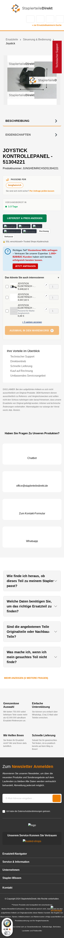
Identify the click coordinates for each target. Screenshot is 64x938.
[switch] (7, 933)
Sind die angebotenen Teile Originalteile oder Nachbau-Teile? (28, 631)
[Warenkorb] (60, 19)
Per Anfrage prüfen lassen (42, 191)
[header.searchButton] (30, 19)
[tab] (32, 121)
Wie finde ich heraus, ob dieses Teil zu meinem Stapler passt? (30, 581)
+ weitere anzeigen (32, 322)
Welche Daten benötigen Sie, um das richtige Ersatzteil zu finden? (29, 606)
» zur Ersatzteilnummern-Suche (47, 25)
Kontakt (40, 19)
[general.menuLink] (4, 19)
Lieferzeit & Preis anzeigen (24, 218)
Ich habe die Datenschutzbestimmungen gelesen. (28, 811)
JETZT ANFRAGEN (25, 266)
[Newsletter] (57, 798)
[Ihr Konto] (50, 19)
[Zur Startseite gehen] (32, 8)
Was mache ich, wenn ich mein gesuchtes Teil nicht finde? (27, 657)
